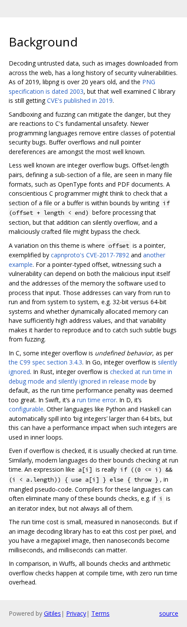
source (168, 613)
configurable (26, 409)
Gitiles (52, 613)
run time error (96, 400)
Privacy (76, 613)
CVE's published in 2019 (80, 100)
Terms (100, 613)
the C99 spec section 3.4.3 (45, 362)
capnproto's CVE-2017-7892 (90, 255)
